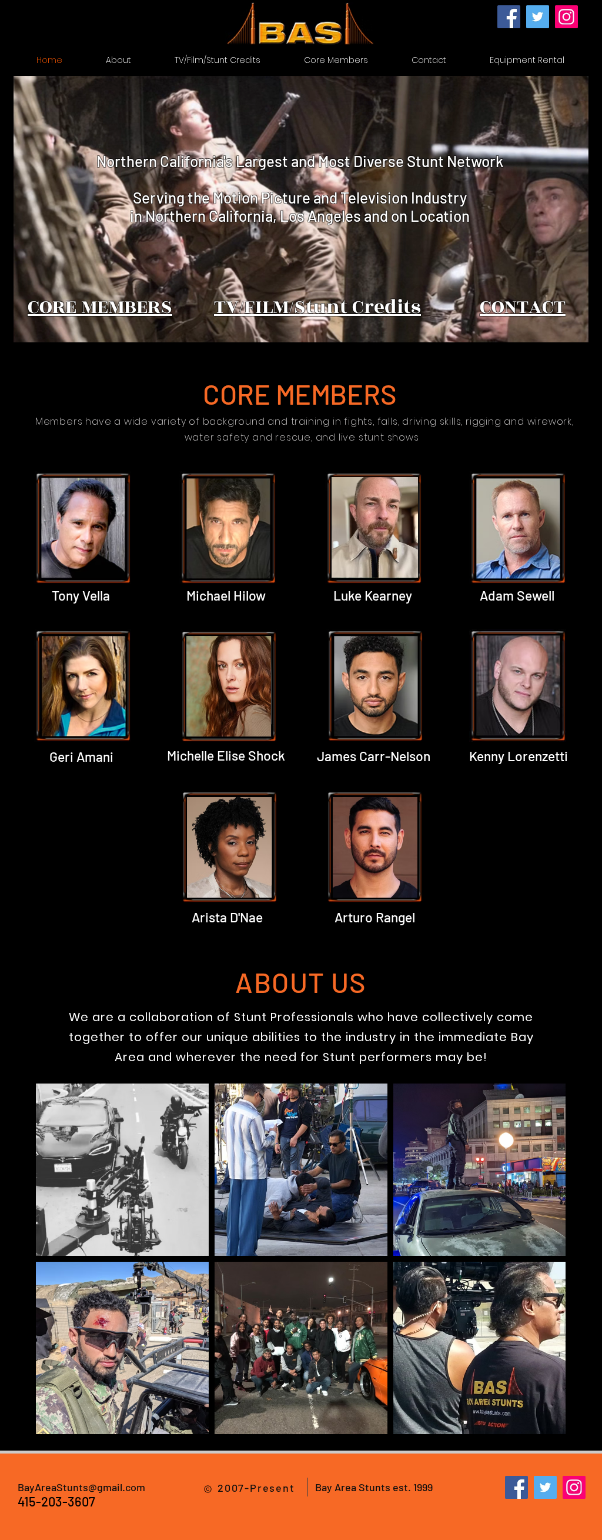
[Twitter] (537, 16)
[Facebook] (508, 16)
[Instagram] (566, 16)
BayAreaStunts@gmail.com (81, 1487)
